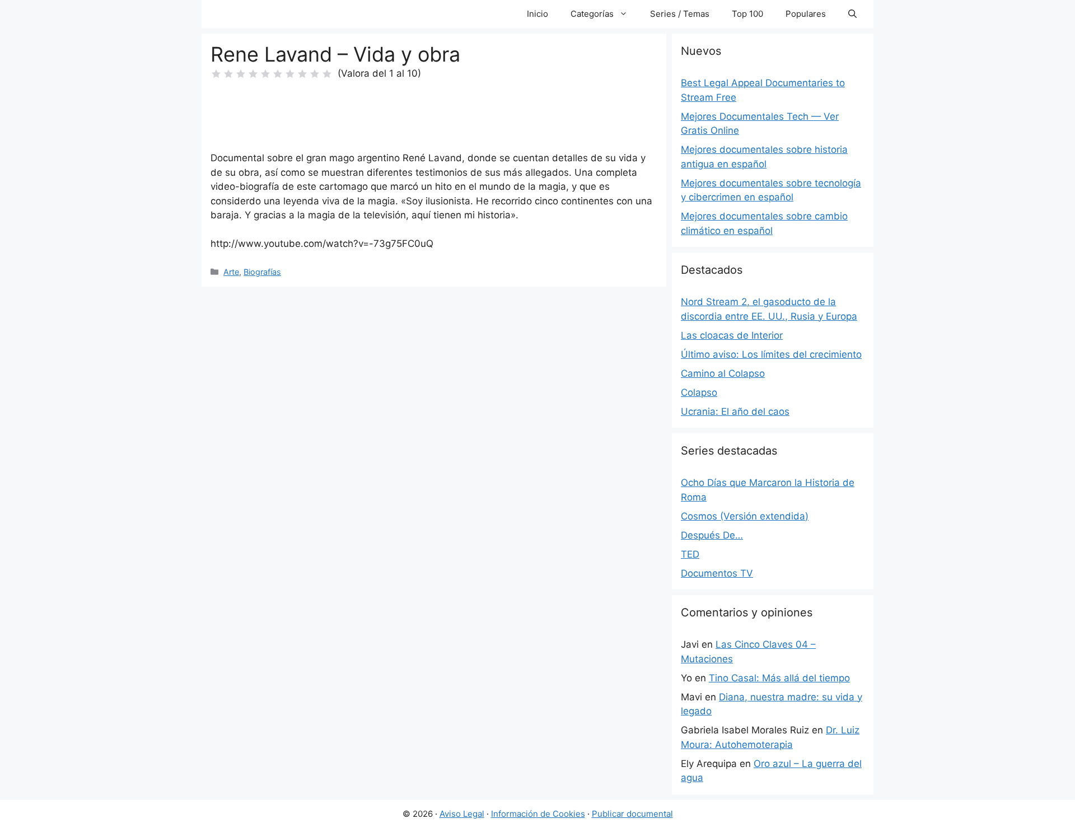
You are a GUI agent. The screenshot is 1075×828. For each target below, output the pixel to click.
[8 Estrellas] (302, 73)
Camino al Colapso (723, 373)
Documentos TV (717, 573)
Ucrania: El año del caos (735, 411)
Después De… (712, 535)
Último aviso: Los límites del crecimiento (771, 354)
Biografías (262, 272)
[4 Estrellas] (253, 73)
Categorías (592, 13)
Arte (231, 272)
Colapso (699, 392)
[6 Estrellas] (277, 73)
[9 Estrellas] (314, 73)
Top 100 (747, 13)
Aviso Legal (462, 813)
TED (690, 554)
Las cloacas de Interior (732, 335)
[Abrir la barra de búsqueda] (852, 14)
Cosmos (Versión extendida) (744, 516)
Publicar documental (632, 813)
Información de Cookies (538, 813)
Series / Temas (679, 13)
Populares (806, 13)
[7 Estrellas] (290, 73)
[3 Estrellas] (240, 73)
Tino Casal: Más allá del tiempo (779, 678)
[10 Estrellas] (327, 73)
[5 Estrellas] (265, 73)
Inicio (537, 13)
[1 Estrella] (216, 73)
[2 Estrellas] (228, 73)
